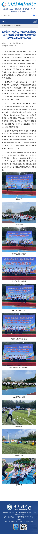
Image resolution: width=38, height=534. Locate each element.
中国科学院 (23, 11)
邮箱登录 (5, 9)
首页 (5, 25)
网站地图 (18, 9)
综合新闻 (18, 25)
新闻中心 (11, 25)
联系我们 (26, 9)
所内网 (33, 9)
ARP (11, 9)
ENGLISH (14, 11)
